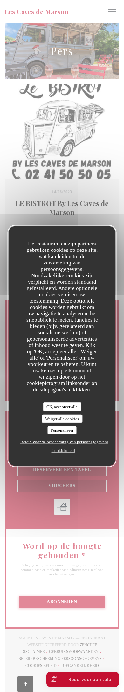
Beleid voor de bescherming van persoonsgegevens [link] (64, 441)
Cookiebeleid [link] (63, 450)
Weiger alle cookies (62, 418)
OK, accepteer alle (62, 406)
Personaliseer (62, 430)
